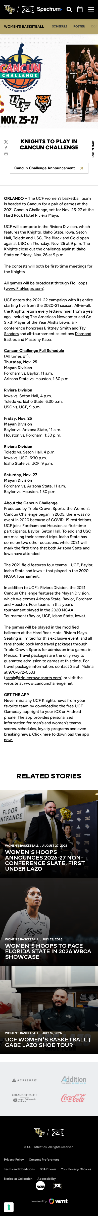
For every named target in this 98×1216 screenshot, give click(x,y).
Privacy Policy (14, 1159)
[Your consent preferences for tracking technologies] (9, 1207)
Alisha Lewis (58, 322)
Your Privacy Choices (76, 1169)
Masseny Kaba (38, 339)
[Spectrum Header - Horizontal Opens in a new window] (49, 9)
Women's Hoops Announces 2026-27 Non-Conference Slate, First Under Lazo (45, 861)
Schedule (59, 26)
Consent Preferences (44, 1159)
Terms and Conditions (19, 1169)
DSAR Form (48, 1169)
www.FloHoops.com (24, 288)
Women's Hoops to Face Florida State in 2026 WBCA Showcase (48, 951)
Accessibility (46, 1178)
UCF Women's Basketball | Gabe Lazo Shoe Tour (47, 1042)
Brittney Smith (57, 328)
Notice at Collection (18, 1178)
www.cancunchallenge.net (48, 683)
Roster (79, 26)
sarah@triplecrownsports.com (33, 677)
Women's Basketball (21, 845)
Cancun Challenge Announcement (51, 169)
